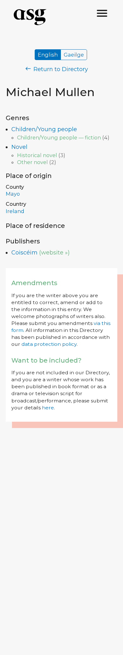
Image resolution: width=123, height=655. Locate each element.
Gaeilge (74, 55)
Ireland (15, 211)
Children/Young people (44, 129)
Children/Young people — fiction (59, 137)
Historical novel (37, 155)
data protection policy (49, 344)
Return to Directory (60, 69)
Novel (19, 147)
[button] (102, 14)
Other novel (32, 162)
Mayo (13, 194)
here (48, 408)
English (48, 55)
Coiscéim (24, 252)
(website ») (54, 252)
